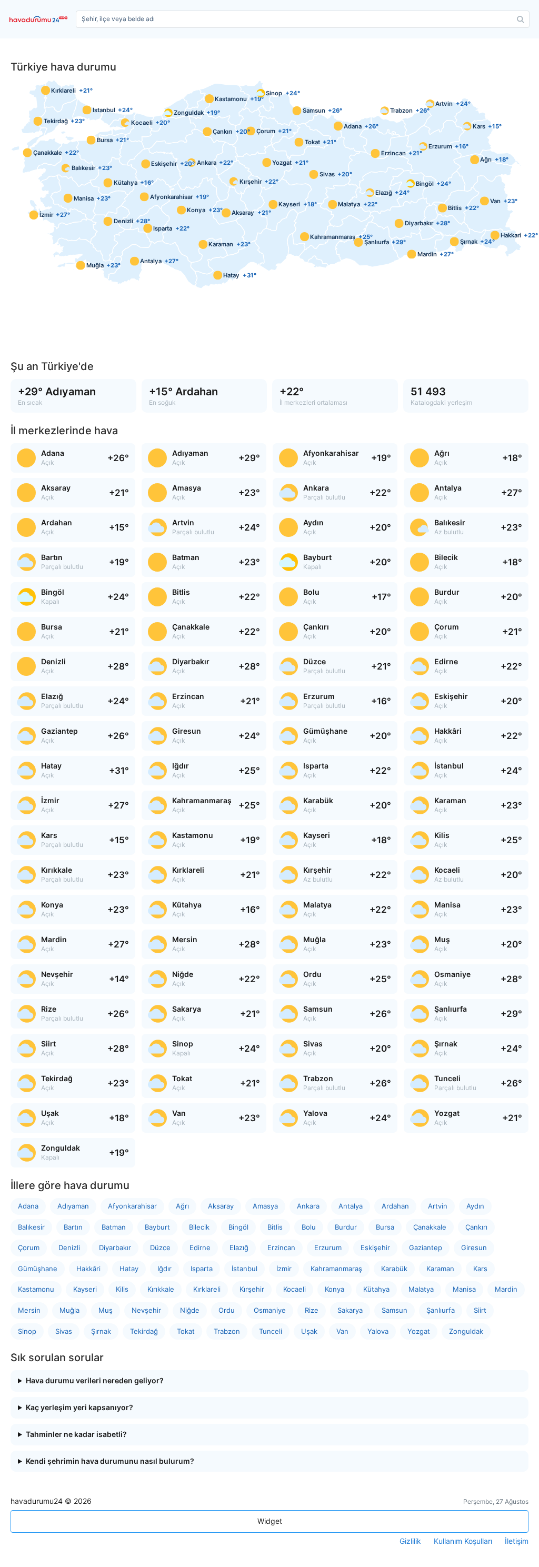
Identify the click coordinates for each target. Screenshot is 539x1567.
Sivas (63, 1331)
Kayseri (85, 1289)
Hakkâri (88, 1268)
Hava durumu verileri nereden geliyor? (95, 1380)
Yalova (377, 1331)
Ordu (226, 1310)
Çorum (28, 1247)
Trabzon (227, 1331)
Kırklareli (207, 1289)
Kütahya (376, 1289)
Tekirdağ (144, 1331)
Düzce (160, 1247)
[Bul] (520, 19)
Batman (114, 1227)
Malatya (421, 1289)
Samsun (394, 1310)
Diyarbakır (115, 1247)
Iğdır (164, 1268)
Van (342, 1331)
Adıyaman (73, 1206)
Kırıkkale (160, 1289)
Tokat (186, 1331)
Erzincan (281, 1247)
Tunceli (270, 1331)
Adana (28, 1206)
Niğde (189, 1310)
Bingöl (238, 1227)
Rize (311, 1310)
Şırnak (101, 1331)
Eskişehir (375, 1247)
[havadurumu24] (40, 19)
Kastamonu (36, 1289)
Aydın (475, 1206)
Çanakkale (429, 1227)
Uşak (309, 1331)
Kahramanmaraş (336, 1268)
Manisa (464, 1289)
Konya (334, 1289)
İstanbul (244, 1268)
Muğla (69, 1310)
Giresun (474, 1247)
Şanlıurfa (440, 1310)
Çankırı (476, 1227)
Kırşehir (251, 1289)
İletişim (516, 1541)
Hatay (128, 1268)
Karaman (440, 1268)
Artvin (437, 1206)
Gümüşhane (37, 1268)
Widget (269, 1520)
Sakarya (350, 1310)
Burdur (346, 1227)
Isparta (202, 1268)
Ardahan (395, 1206)
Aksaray (221, 1206)
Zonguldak (466, 1331)
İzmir (284, 1268)
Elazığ (238, 1247)
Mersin (29, 1310)
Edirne (200, 1247)
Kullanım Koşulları (463, 1541)
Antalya (350, 1206)
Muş (105, 1310)
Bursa (385, 1227)
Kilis (122, 1289)
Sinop (27, 1331)
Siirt (480, 1310)
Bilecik (199, 1227)
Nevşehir (146, 1310)
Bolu (309, 1227)
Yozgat (418, 1331)
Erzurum (328, 1247)
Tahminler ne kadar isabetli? (76, 1434)
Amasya (265, 1206)
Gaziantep (425, 1247)
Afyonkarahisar (132, 1206)
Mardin (506, 1289)
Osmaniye (270, 1310)
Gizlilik (410, 1541)
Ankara (308, 1206)
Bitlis (275, 1227)
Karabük (394, 1268)
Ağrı (182, 1206)
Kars (480, 1268)
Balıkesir (31, 1227)
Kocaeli (294, 1289)
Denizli (69, 1247)
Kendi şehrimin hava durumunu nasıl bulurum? (110, 1461)
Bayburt (157, 1227)
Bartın (73, 1227)
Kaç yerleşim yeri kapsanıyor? (79, 1407)
